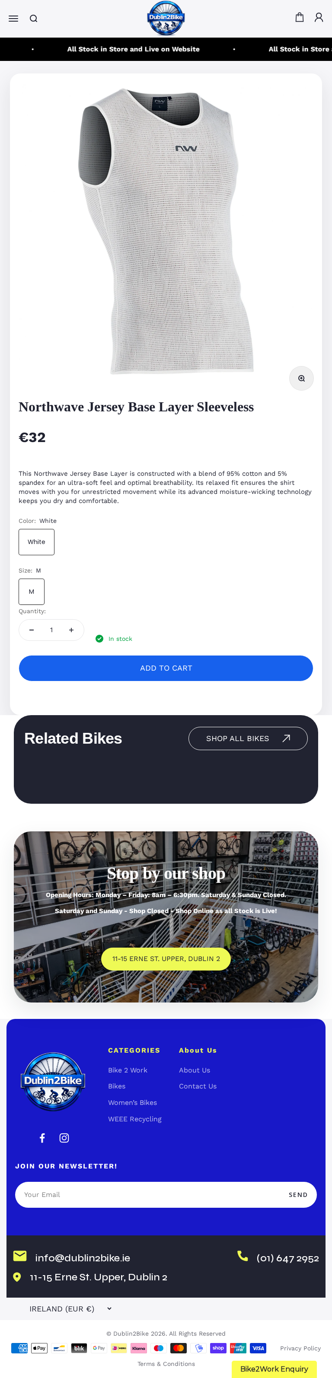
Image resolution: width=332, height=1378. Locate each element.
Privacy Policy (300, 1348)
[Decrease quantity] (31, 630)
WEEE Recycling (135, 1119)
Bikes (116, 1086)
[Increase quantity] (71, 630)
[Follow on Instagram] (64, 1138)
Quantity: (32, 611)
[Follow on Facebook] (42, 1138)
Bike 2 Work (127, 1070)
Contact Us (198, 1086)
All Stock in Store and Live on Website (127, 49)
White (36, 542)
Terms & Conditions (166, 1363)
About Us (194, 1070)
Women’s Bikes (132, 1102)
